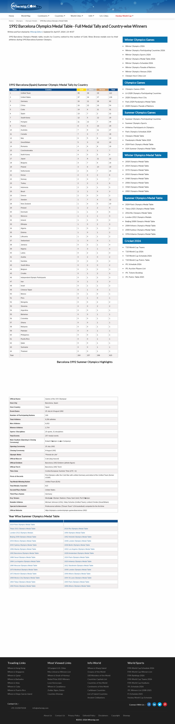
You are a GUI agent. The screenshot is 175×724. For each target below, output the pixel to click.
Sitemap (126, 715)
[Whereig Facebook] (149, 704)
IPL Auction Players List (135, 268)
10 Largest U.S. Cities (57, 668)
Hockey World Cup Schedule (140, 697)
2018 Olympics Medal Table (137, 161)
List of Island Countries (97, 694)
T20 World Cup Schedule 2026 (138, 256)
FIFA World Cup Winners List (140, 672)
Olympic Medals (31, 21)
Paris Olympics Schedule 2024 (138, 131)
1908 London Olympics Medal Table (77, 570)
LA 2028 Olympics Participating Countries (143, 93)
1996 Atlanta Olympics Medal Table (23, 549)
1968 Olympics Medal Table (137, 178)
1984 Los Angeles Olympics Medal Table (25, 561)
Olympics (19, 21)
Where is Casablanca (56, 686)
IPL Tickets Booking (134, 273)
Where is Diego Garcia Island (20, 694)
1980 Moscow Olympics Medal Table (23, 566)
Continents (43, 16)
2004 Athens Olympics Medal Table (23, 541)
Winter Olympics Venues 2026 (138, 71)
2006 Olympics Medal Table (137, 183)
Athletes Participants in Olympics (139, 127)
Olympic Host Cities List (135, 76)
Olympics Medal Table (134, 136)
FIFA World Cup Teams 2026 (140, 679)
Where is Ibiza (14, 683)
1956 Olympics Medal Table (74, 533)
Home (11, 16)
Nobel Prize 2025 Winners (59, 679)
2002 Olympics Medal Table (137, 191)
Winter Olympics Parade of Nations (140, 67)
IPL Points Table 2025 (134, 277)
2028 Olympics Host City (136, 97)
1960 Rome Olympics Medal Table (23, 586)
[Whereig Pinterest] (165, 704)
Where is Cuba (14, 686)
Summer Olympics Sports (136, 123)
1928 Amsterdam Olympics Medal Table (79, 553)
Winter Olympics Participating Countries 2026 (145, 50)
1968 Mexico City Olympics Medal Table (25, 578)
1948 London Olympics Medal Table (77, 541)
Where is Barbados (16, 679)
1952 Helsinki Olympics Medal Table (77, 537)
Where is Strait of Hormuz (59, 675)
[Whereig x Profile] (160, 704)
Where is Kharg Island (97, 668)
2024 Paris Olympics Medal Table (22, 525)
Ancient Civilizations (96, 697)
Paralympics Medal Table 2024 (138, 140)
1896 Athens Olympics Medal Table (77, 586)
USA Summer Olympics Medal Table (140, 148)
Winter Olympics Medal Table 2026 (140, 59)
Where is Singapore (16, 672)
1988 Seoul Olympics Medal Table (22, 557)
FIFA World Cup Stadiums (138, 683)
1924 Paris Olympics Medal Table (76, 557)
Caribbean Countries (96, 690)
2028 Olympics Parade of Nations (139, 106)
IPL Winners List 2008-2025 (139, 690)
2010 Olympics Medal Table (137, 174)
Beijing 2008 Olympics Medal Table (23, 537)
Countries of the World (97, 683)
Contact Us (60, 715)
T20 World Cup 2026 (134, 251)
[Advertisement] (63, 62)
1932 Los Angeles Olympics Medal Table (79, 549)
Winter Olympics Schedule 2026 (139, 63)
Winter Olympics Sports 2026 (138, 54)
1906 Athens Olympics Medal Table (77, 574)
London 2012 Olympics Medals (21, 533)
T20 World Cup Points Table (137, 260)
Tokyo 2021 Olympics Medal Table (22, 529)
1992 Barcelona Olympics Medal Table (24, 553)
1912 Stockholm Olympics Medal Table (78, 566)
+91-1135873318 (18, 708)
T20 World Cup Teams (135, 247)
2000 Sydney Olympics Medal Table (23, 545)
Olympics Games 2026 (135, 89)
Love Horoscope (55, 683)
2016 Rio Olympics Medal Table (76, 529)
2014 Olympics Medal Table (137, 166)
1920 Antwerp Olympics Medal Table (77, 561)
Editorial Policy (89, 715)
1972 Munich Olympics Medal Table (23, 574)
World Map (25, 16)
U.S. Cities (104, 16)
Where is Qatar (14, 675)
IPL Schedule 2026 (133, 264)
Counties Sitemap (55, 694)
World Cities (76, 16)
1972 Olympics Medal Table (137, 170)
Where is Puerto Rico (17, 690)
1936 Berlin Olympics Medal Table (77, 545)
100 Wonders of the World (99, 675)
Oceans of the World (96, 672)
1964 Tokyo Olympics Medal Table (22, 582)
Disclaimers (103, 715)
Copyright (115, 715)
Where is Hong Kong (16, 668)
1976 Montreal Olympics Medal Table (24, 570)
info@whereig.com (40, 708)
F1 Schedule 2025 (135, 694)
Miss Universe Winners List (59, 672)
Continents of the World (98, 686)
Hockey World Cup (124, 16)
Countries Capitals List (97, 679)
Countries (59, 16)
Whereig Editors (36, 32)
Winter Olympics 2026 (135, 46)
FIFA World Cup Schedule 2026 (141, 668)
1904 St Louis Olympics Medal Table (77, 578)
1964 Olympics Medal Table (137, 187)
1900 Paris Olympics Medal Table (76, 582)
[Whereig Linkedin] (154, 704)
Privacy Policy (74, 715)
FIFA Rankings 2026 (136, 675)
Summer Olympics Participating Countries (143, 119)
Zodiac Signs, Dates (56, 690)
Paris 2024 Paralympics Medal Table (140, 102)
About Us (48, 715)
